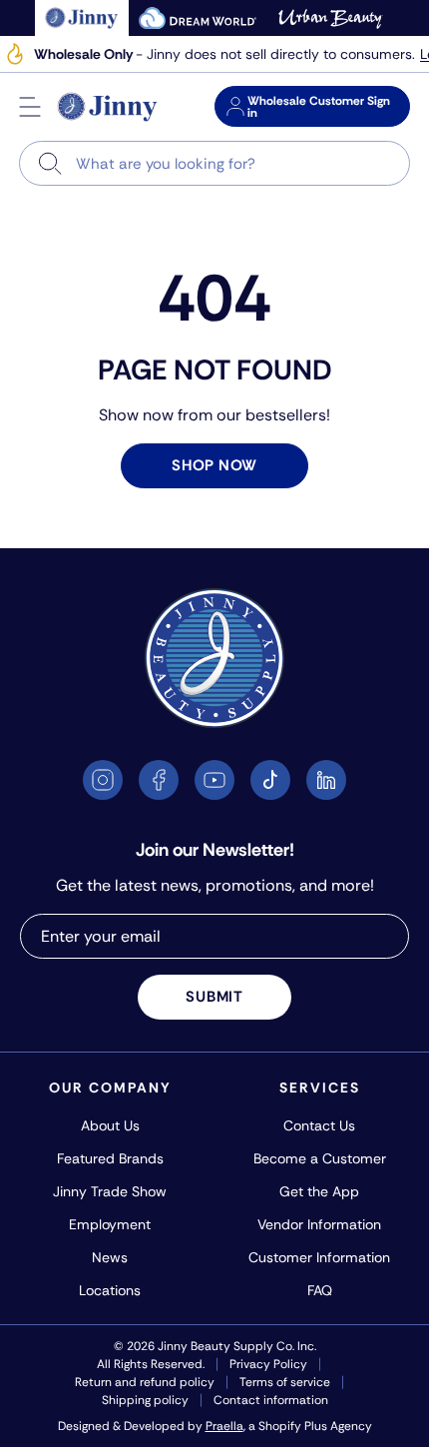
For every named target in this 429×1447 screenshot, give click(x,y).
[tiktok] (270, 780)
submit (214, 997)
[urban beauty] (330, 18)
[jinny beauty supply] (82, 18)
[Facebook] (159, 780)
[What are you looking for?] (50, 163)
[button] (30, 107)
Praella (224, 1426)
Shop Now (214, 465)
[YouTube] (214, 780)
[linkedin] (326, 780)
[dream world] (197, 18)
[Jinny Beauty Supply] (108, 107)
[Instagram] (103, 780)
